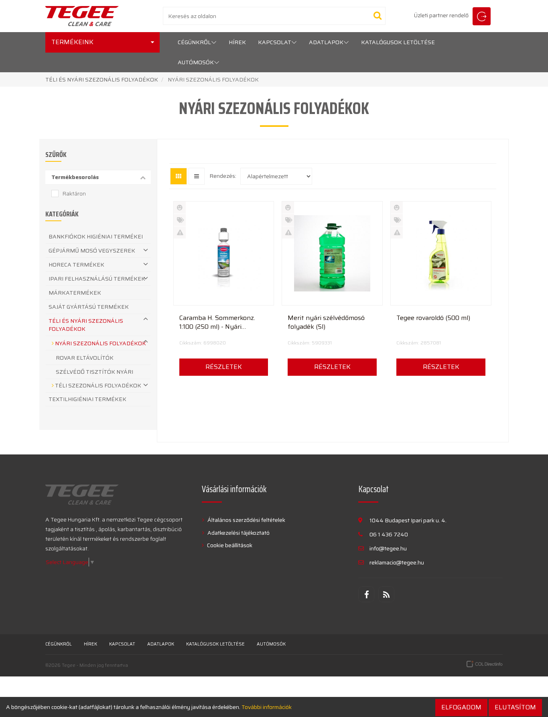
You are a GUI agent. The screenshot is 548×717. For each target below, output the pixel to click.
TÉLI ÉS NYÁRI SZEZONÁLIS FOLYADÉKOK (102, 79)
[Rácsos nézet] (178, 176)
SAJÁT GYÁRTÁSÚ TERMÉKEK (89, 306)
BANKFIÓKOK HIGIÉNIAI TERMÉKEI (96, 236)
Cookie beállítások (229, 545)
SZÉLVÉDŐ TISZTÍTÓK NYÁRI (94, 371)
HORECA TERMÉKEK (76, 264)
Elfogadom (461, 707)
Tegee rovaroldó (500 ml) (433, 318)
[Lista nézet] (197, 176)
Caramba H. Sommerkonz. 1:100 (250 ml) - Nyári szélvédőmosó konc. (217, 322)
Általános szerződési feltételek (245, 519)
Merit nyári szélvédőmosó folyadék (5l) (326, 322)
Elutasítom (515, 707)
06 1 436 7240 (388, 534)
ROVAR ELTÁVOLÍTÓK (85, 357)
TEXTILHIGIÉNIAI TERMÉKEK (87, 399)
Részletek (223, 367)
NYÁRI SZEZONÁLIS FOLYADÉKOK (100, 343)
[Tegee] (82, 16)
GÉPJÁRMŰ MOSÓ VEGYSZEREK (92, 250)
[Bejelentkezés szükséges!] (224, 298)
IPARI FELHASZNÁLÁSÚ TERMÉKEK (97, 278)
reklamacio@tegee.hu (396, 562)
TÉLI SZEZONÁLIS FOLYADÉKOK (97, 385)
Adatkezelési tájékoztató (238, 532)
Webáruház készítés (484, 664)
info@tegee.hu (388, 548)
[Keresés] (377, 15)
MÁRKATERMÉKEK (75, 292)
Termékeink (72, 42)
